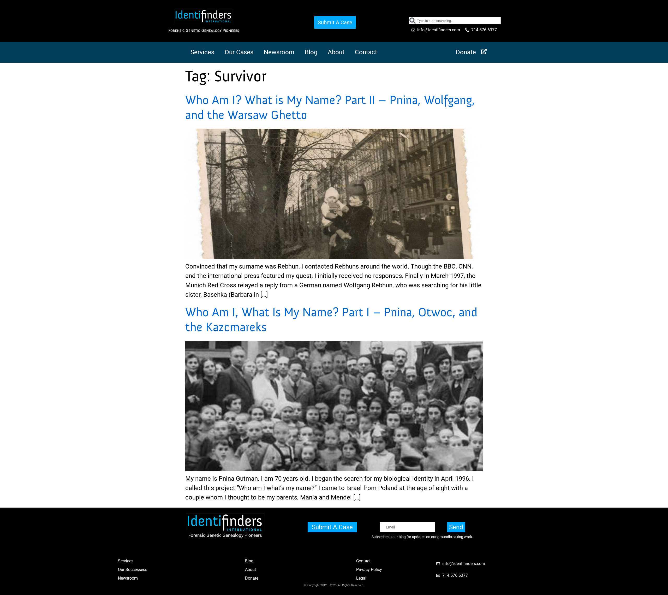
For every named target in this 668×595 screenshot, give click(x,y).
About (336, 52)
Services (202, 52)
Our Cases (239, 52)
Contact (366, 52)
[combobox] (455, 20)
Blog (311, 52)
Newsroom (279, 52)
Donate (466, 52)
